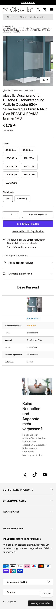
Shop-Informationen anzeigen (21, 247)
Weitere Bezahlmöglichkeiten (28, 231)
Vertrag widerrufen (40, 603)
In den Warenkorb (38, 214)
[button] (44, 9)
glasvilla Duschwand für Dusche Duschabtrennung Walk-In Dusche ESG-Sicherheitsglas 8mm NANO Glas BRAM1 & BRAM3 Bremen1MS (27, 30)
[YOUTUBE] (45, 474)
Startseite (7, 26)
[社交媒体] (24, 475)
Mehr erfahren (28, 2)
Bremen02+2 (33, 318)
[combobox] (28, 17)
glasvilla (6, 90)
